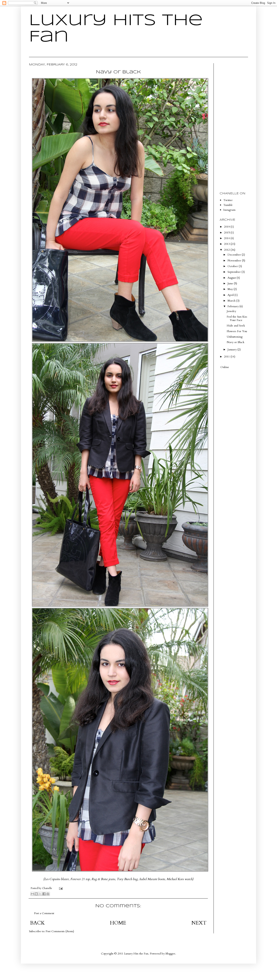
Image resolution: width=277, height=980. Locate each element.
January (232, 349)
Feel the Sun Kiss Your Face (237, 318)
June (231, 283)
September (235, 272)
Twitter (228, 200)
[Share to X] (40, 894)
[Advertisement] (232, 124)
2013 (227, 244)
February (233, 306)
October (233, 266)
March (232, 301)
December (235, 255)
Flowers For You (237, 331)
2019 (227, 227)
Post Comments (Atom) (60, 931)
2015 (227, 232)
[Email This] (32, 894)
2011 (227, 356)
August (232, 278)
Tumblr (228, 205)
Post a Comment (44, 913)
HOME (118, 922)
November (235, 260)
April (231, 295)
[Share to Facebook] (44, 894)
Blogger (170, 953)
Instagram (229, 210)
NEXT (198, 922)
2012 (227, 250)
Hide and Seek (236, 325)
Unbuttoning (235, 337)
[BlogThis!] (36, 894)
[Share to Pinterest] (48, 894)
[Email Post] (60, 888)
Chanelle (47, 888)
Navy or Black (235, 342)
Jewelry (231, 311)
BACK (37, 922)
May (231, 289)
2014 (227, 238)
